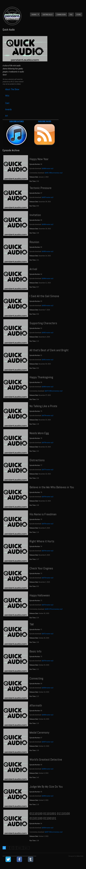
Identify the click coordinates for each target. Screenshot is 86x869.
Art (6, 115)
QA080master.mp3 (47, 387)
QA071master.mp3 (47, 634)
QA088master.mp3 (47, 168)
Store (78, 15)
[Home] (12, 24)
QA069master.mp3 (47, 688)
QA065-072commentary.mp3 (53, 609)
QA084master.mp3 (47, 278)
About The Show (12, 89)
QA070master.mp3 (47, 661)
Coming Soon (61, 15)
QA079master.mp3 (47, 415)
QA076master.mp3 (47, 497)
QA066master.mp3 (47, 769)
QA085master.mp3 (47, 251)
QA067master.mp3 (47, 742)
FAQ (71, 15)
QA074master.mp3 (47, 551)
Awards (8, 109)
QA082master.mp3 (47, 333)
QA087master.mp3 (47, 197)
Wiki (7, 95)
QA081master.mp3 (47, 360)
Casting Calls (47, 15)
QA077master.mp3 (47, 470)
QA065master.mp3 (47, 796)
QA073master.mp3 (47, 578)
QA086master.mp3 (47, 224)
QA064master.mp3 (47, 828)
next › (20, 848)
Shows (33, 15)
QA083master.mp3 (47, 305)
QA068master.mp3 (47, 715)
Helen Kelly (80, 856)
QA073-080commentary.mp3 (53, 391)
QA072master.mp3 (47, 605)
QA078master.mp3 (47, 442)
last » (26, 848)
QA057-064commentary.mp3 (53, 832)
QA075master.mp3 (47, 524)
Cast (7, 103)
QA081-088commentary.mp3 (53, 173)
